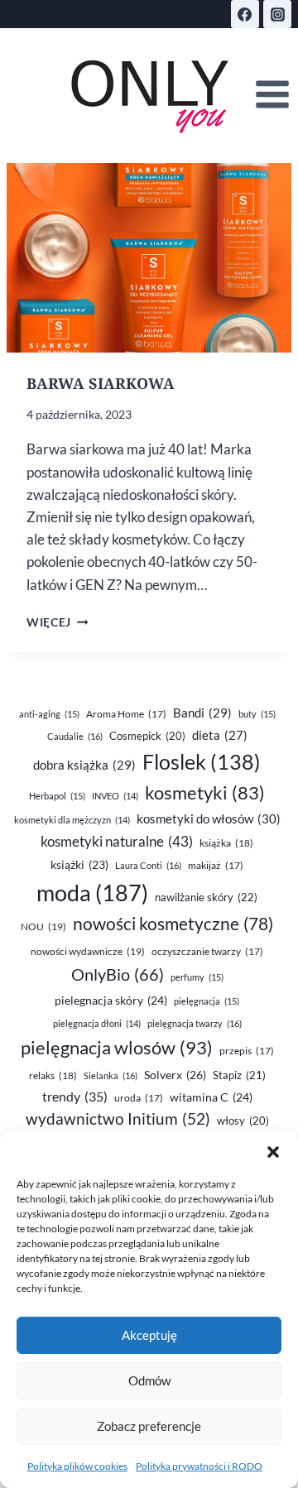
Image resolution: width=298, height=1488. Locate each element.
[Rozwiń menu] (272, 94)
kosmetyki (205, 793)
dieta (220, 735)
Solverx (175, 1075)
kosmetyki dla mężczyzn (72, 819)
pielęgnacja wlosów (117, 1047)
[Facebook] (245, 14)
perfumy (197, 977)
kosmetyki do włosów (209, 818)
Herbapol (57, 795)
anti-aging (49, 713)
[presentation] (149, 258)
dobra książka (84, 764)
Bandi (202, 712)
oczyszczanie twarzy (207, 951)
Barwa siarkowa (100, 383)
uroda (138, 1098)
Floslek (201, 762)
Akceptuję (149, 1334)
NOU (43, 926)
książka (226, 843)
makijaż (215, 865)
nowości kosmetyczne (173, 923)
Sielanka (110, 1075)
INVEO (115, 795)
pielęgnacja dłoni (97, 1023)
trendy (75, 1096)
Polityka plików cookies (77, 1466)
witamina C (211, 1097)
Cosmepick (147, 735)
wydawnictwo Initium (118, 1119)
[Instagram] (277, 14)
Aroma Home (126, 714)
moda (92, 893)
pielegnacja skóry (111, 1000)
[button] (273, 1152)
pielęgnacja (206, 1001)
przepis (246, 1050)
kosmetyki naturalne (117, 841)
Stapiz (239, 1075)
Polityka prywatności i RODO (199, 1466)
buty (257, 713)
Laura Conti (148, 865)
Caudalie (75, 736)
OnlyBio (117, 974)
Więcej (57, 622)
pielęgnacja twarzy (194, 1023)
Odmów (149, 1380)
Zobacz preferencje (149, 1425)
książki (79, 864)
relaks (53, 1075)
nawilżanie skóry (206, 897)
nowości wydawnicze (88, 951)
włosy (243, 1120)
